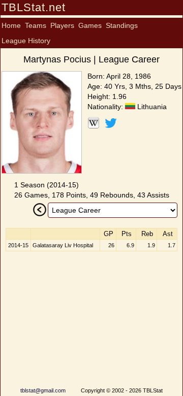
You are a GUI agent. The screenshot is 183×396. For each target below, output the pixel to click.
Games (90, 25)
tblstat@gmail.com (43, 390)
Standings (122, 25)
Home (11, 25)
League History (26, 41)
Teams (35, 25)
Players (62, 25)
